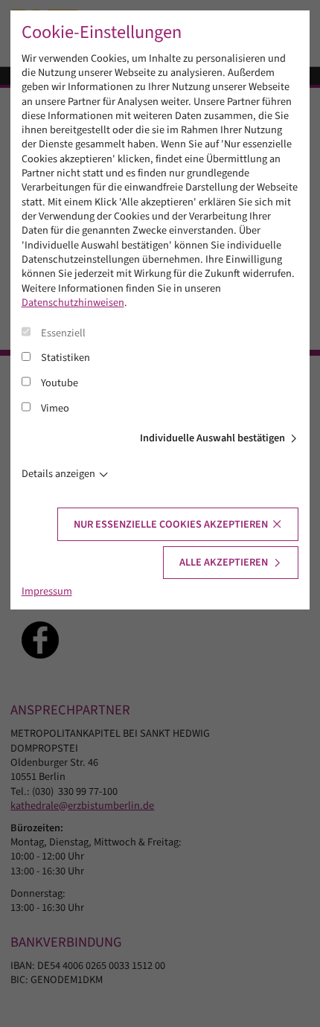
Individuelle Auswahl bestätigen (212, 438)
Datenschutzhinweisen (73, 302)
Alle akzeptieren (223, 562)
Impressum (47, 591)
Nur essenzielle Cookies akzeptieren (171, 524)
